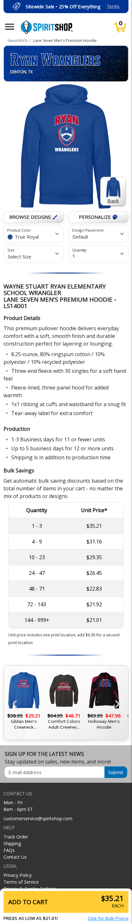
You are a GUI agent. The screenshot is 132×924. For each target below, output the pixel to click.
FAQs (9, 850)
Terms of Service (21, 882)
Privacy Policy (18, 875)
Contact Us (15, 857)
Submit (115, 772)
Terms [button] (113, 6)
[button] (10, 27)
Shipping (12, 843)
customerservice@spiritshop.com (38, 818)
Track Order (16, 837)
